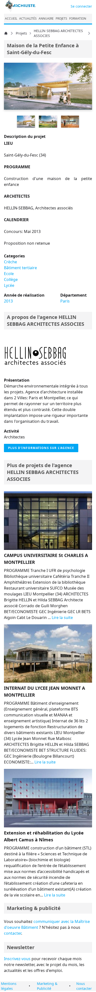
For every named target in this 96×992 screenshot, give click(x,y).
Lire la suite (62, 617)
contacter (12, 933)
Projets (21, 33)
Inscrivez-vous (17, 958)
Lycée (9, 285)
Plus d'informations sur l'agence (41, 448)
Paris (65, 301)
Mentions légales (8, 986)
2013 (8, 301)
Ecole (9, 273)
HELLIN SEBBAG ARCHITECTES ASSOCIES (58, 33)
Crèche (10, 262)
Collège (11, 279)
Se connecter (81, 6)
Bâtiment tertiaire (20, 267)
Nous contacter (84, 986)
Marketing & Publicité (47, 986)
